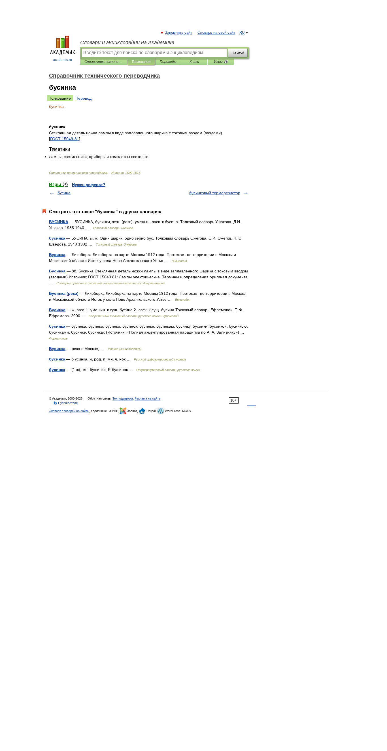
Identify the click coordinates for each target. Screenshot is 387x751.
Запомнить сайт (178, 33)
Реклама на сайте (147, 398)
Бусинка (57, 254)
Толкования (140, 62)
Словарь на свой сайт (216, 33)
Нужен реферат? (88, 184)
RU (241, 33)
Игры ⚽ (221, 62)
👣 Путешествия (65, 403)
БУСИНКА (58, 221)
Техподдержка (122, 398)
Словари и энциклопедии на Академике (127, 42)
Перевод (83, 98)
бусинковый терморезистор (214, 193)
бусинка (57, 238)
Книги (194, 62)
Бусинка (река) (63, 293)
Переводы (168, 62)
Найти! (237, 53)
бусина (64, 193)
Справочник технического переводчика (103, 62)
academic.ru (62, 60)
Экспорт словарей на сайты (69, 411)
